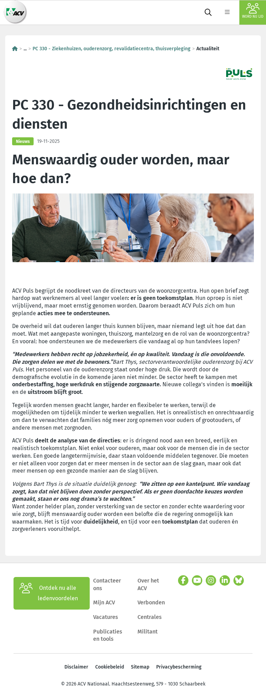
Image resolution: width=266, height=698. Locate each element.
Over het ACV (148, 584)
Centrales (150, 617)
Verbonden (151, 602)
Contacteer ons (107, 584)
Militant (148, 631)
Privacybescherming (179, 667)
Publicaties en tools (107, 635)
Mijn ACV (104, 602)
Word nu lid (252, 17)
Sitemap (140, 667)
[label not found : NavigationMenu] (227, 12)
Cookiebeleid (109, 667)
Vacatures (105, 617)
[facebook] (183, 580)
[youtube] (197, 580)
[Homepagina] (15, 49)
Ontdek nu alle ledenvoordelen (58, 593)
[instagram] (211, 580)
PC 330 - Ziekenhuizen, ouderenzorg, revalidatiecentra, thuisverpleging (111, 49)
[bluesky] (238, 580)
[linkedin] (225, 580)
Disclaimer (76, 667)
